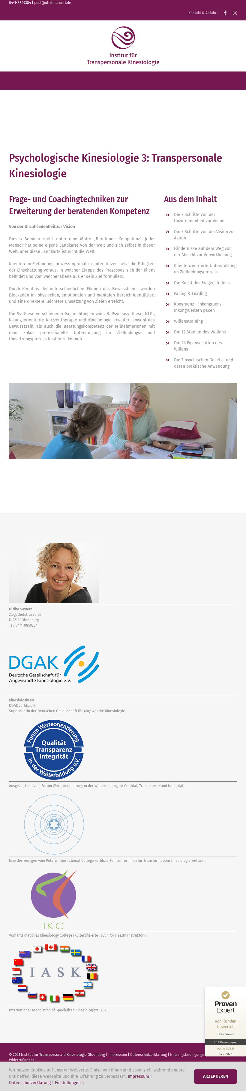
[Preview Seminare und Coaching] (123, 28)
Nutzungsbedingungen (188, 1055)
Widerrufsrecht (21, 1060)
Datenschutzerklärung (148, 1055)
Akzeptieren (215, 1076)
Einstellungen (68, 1082)
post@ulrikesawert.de (52, 3)
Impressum (117, 1055)
